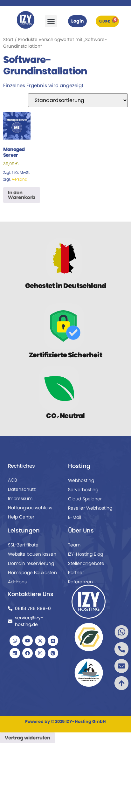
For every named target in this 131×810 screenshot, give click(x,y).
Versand (19, 179)
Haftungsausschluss (30, 508)
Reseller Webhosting (90, 508)
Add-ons (17, 582)
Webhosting (81, 480)
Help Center (21, 517)
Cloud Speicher (85, 499)
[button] (51, 21)
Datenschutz (22, 489)
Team (74, 545)
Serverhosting (83, 489)
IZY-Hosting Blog (85, 554)
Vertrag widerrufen (27, 737)
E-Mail (74, 517)
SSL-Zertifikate (23, 545)
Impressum (20, 498)
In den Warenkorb (21, 195)
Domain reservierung (31, 563)
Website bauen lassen (32, 554)
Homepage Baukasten (32, 572)
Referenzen (80, 582)
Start (8, 40)
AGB (12, 480)
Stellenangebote (86, 563)
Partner (76, 572)
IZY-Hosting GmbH (86, 721)
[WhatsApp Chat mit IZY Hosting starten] (107, 632)
